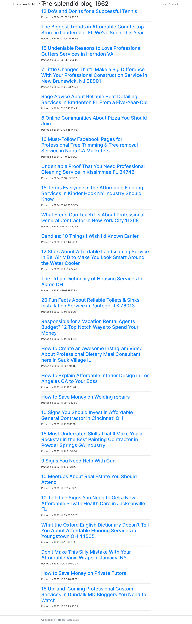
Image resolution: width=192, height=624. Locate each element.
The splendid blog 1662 (29, 4)
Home (163, 4)
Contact (173, 4)
